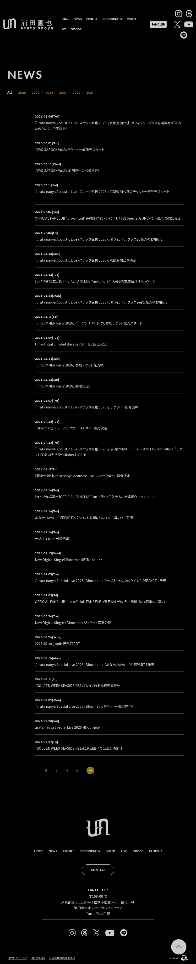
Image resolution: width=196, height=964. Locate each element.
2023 (63, 92)
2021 (90, 92)
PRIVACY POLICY (17, 958)
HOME (64, 19)
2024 (49, 92)
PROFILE (91, 19)
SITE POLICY (38, 958)
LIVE (63, 29)
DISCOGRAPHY (112, 19)
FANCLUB (158, 24)
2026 (22, 92)
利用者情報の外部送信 (62, 958)
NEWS (77, 19)
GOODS (76, 29)
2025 (35, 92)
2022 (76, 92)
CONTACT (98, 870)
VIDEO (131, 19)
